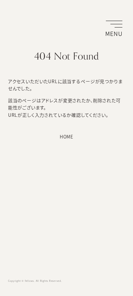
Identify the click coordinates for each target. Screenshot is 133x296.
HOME (66, 136)
